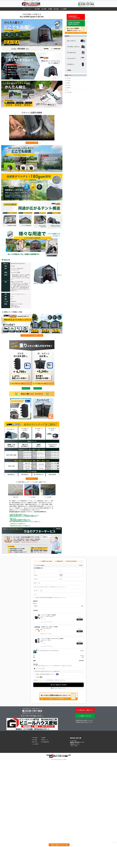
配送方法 (35, 603)
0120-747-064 (87, 4)
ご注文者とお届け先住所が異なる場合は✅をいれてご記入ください (50, 597)
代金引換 (37, 677)
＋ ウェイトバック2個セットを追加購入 (49, 614)
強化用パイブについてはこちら (46, 633)
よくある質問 (63, 9)
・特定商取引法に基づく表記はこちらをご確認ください (20, 525)
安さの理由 (43, 9)
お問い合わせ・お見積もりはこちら (59, 688)
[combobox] (71, 575)
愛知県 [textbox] (61, 575)
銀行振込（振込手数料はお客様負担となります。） (46, 674)
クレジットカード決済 (40, 668)
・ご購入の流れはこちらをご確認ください (17, 523)
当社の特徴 (37, 9)
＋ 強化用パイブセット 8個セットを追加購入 (50, 626)
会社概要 (50, 9)
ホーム (24, 9)
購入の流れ (56, 9)
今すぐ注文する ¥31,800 (59, 685)
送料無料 (35, 606)
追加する (79, 619)
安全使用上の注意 (29, 482)
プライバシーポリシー (42, 680)
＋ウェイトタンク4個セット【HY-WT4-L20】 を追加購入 (52, 638)
